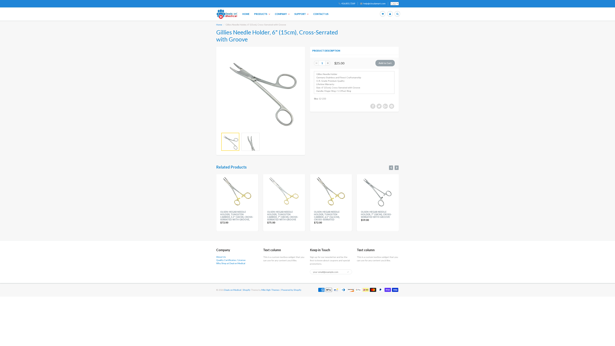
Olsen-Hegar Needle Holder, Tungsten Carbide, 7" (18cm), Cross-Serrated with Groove (235, 215)
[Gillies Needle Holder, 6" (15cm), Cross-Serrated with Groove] (260, 90)
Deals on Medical (232, 289)
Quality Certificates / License (231, 260)
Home (245, 14)
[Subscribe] (348, 272)
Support (300, 14)
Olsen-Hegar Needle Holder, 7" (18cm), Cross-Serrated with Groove (329, 214)
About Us (221, 256)
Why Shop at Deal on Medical (230, 263)
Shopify (246, 289)
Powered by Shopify (291, 289)
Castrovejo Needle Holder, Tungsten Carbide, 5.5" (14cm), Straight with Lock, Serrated (374, 216)
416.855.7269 (348, 3)
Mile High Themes (270, 289)
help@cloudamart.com (374, 3)
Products (260, 14)
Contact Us (320, 14)
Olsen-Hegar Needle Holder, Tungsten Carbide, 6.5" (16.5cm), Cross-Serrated (280, 215)
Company (281, 14)
